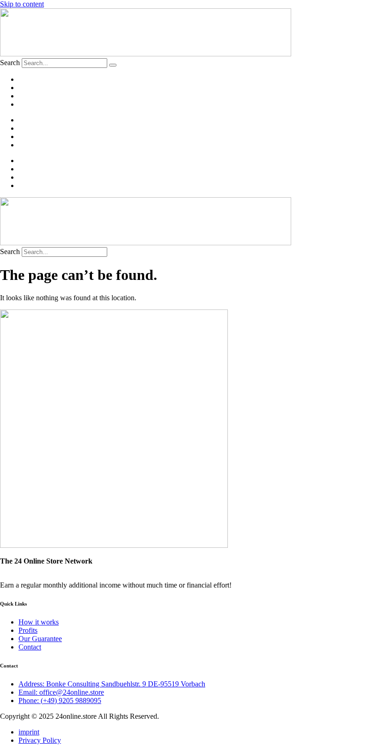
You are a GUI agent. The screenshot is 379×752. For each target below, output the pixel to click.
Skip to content (22, 4)
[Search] (112, 65)
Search (10, 63)
